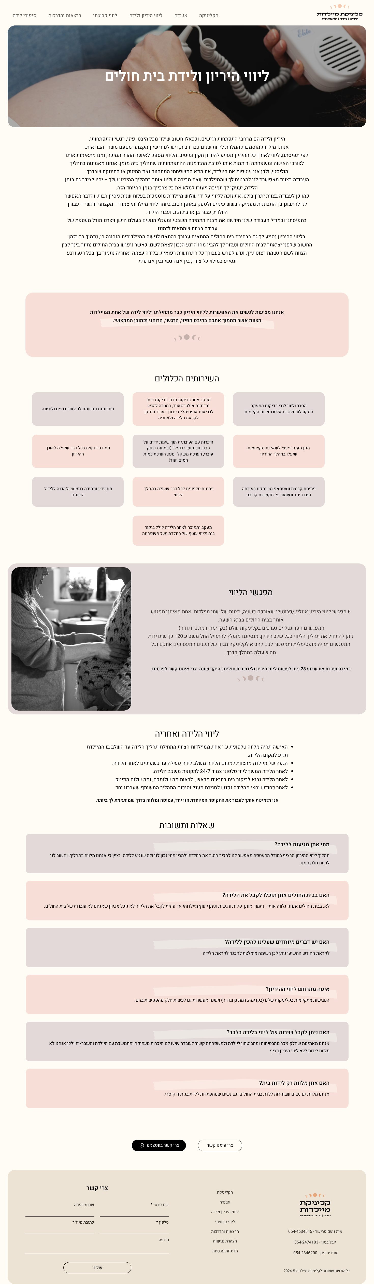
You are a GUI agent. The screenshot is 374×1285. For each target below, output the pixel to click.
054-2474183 (306, 1242)
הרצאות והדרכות (225, 1231)
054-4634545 (300, 1231)
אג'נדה (225, 1202)
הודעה (164, 1240)
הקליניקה (225, 1192)
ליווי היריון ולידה (225, 1212)
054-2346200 (305, 1253)
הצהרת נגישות (225, 1241)
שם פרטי (161, 1205)
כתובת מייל (84, 1222)
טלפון (164, 1222)
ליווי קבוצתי (225, 1222)
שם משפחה (84, 1205)
